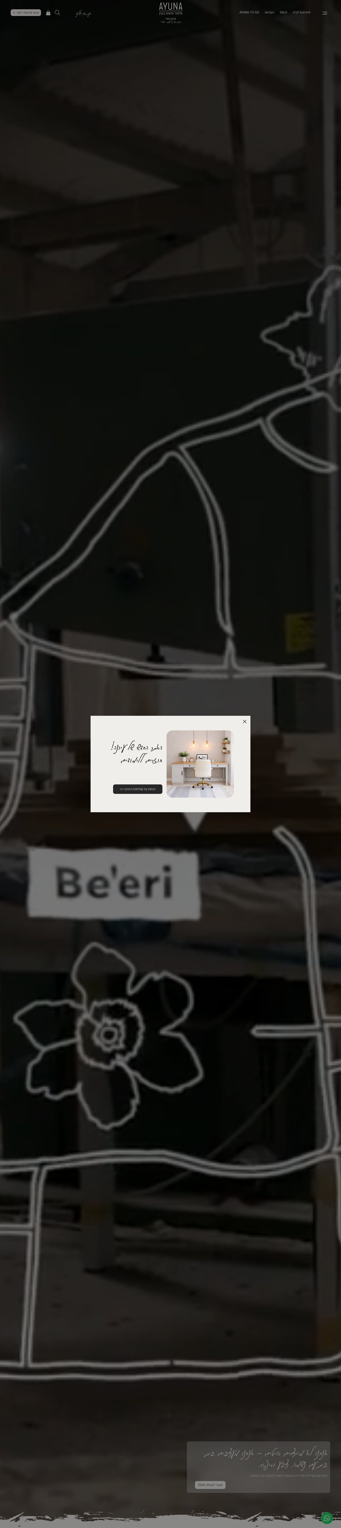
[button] (244, 722)
